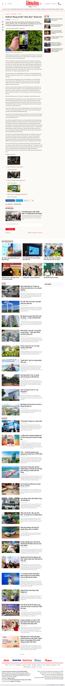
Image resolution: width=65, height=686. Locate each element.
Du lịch (47, 9)
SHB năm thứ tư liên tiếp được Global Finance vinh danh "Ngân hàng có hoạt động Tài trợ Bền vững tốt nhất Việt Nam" (31, 639)
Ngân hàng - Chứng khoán (41, 9)
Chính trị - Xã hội (6, 9)
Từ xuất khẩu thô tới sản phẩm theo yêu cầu (31, 258)
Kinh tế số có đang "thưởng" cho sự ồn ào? (57, 19)
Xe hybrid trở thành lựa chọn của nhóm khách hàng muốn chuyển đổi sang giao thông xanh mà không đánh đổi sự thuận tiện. (30, 534)
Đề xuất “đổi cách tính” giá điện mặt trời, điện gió (30, 302)
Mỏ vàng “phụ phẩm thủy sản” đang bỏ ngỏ (11, 258)
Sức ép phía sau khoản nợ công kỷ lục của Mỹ (30, 485)
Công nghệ (57, 9)
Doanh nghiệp (13, 9)
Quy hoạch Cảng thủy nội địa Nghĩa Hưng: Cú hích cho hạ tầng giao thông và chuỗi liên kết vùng (31, 469)
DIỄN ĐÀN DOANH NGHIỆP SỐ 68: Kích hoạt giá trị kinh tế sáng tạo (31, 437)
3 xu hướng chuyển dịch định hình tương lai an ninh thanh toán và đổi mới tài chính (30, 575)
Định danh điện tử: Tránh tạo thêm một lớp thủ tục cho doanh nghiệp (31, 288)
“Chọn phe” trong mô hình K (31, 277)
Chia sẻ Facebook (10, 200)
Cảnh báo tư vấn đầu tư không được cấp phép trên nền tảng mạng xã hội (56, 44)
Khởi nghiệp (26, 9)
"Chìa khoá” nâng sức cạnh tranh (31, 421)
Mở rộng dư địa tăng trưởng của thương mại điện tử (57, 25)
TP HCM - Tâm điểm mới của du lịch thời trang (57, 37)
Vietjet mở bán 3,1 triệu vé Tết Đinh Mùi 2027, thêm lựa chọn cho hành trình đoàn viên (30, 621)
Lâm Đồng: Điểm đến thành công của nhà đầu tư (31, 499)
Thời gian (34, 232)
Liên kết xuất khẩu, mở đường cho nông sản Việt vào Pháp (52, 258)
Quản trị (19, 14)
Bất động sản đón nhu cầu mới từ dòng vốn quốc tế (31, 405)
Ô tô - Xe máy (61, 9)
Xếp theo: (30, 232)
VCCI (10, 9)
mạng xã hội (10, 204)
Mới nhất (10, 3)
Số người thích (39, 232)
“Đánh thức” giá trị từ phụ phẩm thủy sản (31, 361)
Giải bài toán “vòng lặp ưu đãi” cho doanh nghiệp (10, 278)
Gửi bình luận (10, 229)
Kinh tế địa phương (51, 9)
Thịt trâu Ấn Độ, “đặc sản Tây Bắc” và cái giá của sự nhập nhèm (31, 514)
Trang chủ (8, 14)
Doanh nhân (18, 9)
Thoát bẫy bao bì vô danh (51, 277)
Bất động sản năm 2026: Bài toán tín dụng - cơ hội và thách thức (30, 317)
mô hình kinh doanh (17, 204)
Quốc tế (35, 9)
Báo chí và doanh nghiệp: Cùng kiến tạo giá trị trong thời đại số (56, 32)
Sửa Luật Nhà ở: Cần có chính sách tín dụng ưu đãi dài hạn (29, 376)
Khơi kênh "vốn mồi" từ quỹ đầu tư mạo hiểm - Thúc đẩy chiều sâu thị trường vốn (30, 332)
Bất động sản (31, 9)
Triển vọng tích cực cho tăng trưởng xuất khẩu (29, 346)
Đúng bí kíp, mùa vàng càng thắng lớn (29, 591)
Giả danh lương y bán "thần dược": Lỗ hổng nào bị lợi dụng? (32, 212)
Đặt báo (48, 3)
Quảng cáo (54, 3)
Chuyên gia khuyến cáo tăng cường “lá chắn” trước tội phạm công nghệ (57, 50)
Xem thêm (22, 654)
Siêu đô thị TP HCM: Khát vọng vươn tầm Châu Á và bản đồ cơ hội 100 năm (31, 606)
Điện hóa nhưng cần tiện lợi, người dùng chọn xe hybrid (29, 528)
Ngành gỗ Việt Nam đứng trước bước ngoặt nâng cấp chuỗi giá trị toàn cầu (31, 559)
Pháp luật (22, 9)
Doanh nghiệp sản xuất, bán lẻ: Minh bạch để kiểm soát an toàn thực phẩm (30, 543)
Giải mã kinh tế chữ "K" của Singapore (29, 390)
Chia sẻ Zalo (19, 200)
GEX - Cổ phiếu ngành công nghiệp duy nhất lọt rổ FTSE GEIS (31, 453)
